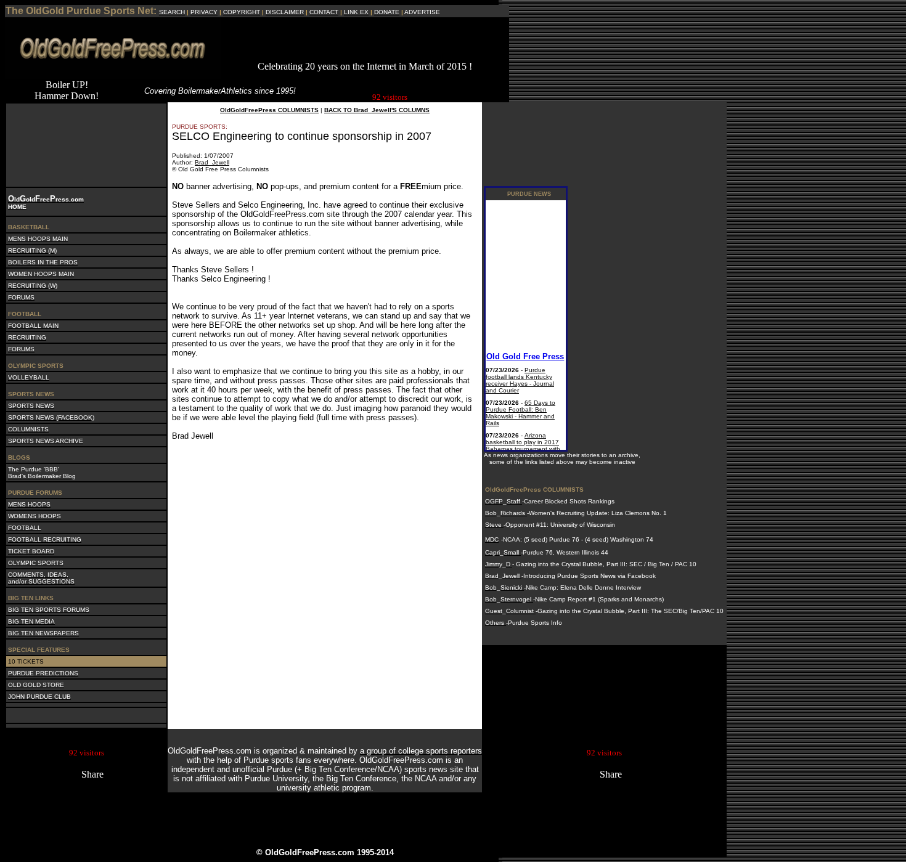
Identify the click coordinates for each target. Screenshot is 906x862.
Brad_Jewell (212, 162)
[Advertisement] (365, 42)
